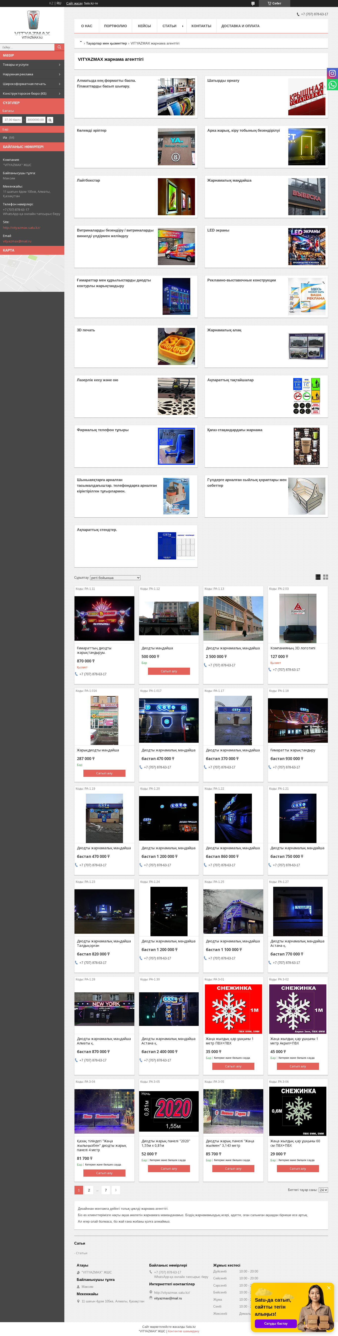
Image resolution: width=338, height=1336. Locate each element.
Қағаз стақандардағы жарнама (234, 430)
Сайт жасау (74, 3)
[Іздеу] (59, 47)
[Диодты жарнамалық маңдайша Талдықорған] (104, 911)
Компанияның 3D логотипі (292, 648)
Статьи (169, 26)
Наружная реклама (18, 74)
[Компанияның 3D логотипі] (298, 618)
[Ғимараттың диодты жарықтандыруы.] (104, 618)
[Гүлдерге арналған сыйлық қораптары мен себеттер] (306, 496)
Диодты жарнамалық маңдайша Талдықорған (104, 943)
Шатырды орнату (223, 80)
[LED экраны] (306, 246)
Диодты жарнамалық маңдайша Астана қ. (297, 943)
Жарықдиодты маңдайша (98, 750)
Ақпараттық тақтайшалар (230, 380)
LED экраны (218, 230)
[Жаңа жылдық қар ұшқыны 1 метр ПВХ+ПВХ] (233, 1009)
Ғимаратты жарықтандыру (292, 750)
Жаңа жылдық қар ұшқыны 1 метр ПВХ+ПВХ (230, 1041)
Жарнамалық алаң (224, 330)
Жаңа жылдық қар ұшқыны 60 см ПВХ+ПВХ (295, 1143)
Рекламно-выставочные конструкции (241, 280)
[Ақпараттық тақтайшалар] (306, 396)
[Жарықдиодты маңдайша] (104, 720)
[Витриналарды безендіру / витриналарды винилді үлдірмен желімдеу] (176, 246)
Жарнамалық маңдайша (229, 180)
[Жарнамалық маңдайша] (306, 196)
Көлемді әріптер (91, 130)
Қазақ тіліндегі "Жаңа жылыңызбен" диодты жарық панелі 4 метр (101, 1145)
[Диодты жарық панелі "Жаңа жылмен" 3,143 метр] (233, 1111)
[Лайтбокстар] (176, 196)
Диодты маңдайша (157, 648)
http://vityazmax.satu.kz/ (21, 227)
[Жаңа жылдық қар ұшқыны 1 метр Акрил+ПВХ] (298, 1009)
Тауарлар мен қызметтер (106, 43)
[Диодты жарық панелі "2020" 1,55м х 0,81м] (169, 1111)
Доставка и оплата (240, 26)
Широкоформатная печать (24, 84)
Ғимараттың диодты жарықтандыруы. (94, 650)
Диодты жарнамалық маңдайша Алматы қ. (104, 1041)
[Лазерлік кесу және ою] (176, 396)
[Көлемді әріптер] (176, 146)
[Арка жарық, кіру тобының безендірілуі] (306, 146)
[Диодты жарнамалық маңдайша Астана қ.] (298, 911)
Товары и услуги (15, 64)
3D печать (86, 330)
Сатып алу (169, 671)
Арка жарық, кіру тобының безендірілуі (243, 130)
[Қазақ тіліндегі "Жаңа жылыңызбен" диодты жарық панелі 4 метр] (104, 1111)
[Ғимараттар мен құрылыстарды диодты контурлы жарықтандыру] (176, 296)
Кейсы (144, 26)
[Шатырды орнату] (306, 96)
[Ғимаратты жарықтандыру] (298, 720)
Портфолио (115, 26)
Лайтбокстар (88, 180)
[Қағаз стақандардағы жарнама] (306, 446)
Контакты (201, 26)
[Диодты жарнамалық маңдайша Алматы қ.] (104, 1009)
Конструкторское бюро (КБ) (24, 93)
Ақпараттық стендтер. (97, 530)
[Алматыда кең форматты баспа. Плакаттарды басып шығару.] (176, 96)
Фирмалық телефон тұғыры (103, 430)
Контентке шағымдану (183, 1331)
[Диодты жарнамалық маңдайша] (233, 618)
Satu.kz (191, 1327)
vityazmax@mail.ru (17, 241)
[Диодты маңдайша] (169, 618)
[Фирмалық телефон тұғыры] (176, 446)
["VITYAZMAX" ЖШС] (32, 23)
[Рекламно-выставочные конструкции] (306, 296)
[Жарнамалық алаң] (306, 346)
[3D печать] (176, 346)
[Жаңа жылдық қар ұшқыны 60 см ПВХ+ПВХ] (298, 1111)
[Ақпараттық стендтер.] (176, 546)
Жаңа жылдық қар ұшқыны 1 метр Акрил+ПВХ (294, 1041)
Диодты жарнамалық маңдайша (233, 648)
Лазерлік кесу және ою (97, 380)
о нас (86, 26)
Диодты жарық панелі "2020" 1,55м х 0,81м (166, 1143)
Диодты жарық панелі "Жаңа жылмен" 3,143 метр (230, 1143)
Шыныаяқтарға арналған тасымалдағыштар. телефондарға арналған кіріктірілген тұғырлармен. (117, 485)
